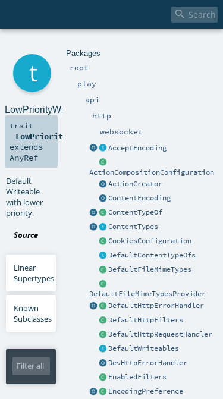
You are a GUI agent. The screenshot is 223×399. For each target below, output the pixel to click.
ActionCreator (135, 184)
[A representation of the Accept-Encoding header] (103, 148)
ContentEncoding (139, 198)
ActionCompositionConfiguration (151, 172)
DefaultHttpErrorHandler (156, 305)
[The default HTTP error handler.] (103, 306)
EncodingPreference (145, 391)
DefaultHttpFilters (145, 320)
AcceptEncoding (137, 148)
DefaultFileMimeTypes (149, 269)
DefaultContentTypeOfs (152, 255)
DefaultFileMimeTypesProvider (147, 294)
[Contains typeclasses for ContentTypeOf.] (103, 255)
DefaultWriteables (143, 348)
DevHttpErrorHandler (147, 363)
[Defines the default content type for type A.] (103, 213)
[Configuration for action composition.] (103, 163)
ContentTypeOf (135, 212)
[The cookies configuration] (103, 241)
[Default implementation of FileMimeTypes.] (103, 270)
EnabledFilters (137, 377)
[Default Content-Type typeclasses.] (93, 213)
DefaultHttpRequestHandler (160, 334)
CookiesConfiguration (149, 241)
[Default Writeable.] (103, 349)
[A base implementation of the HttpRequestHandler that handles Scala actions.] (103, 335)
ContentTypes (133, 226)
